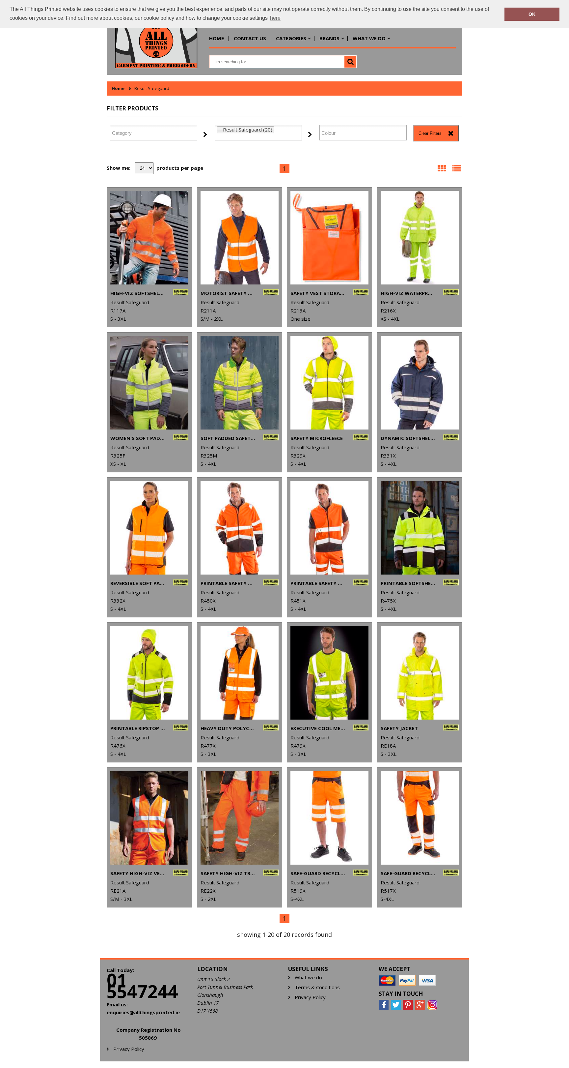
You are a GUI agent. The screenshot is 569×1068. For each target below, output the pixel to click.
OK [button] (531, 14)
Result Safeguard (151, 88)
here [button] (275, 18)
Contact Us (250, 38)
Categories (291, 38)
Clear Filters (430, 133)
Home (216, 38)
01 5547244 (142, 985)
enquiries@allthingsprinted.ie (143, 1012)
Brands (329, 38)
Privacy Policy (310, 997)
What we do (369, 38)
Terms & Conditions (317, 987)
